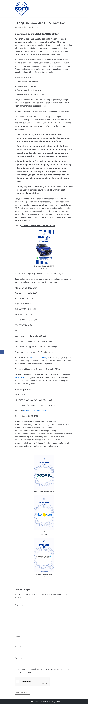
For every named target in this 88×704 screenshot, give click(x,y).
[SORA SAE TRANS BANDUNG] (22, 9)
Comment (20, 605)
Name (18, 636)
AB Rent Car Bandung (37, 357)
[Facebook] (2, 352)
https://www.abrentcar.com (35, 410)
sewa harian (20, 377)
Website (18, 658)
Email (18, 647)
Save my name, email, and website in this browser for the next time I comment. (44, 670)
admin (19, 27)
